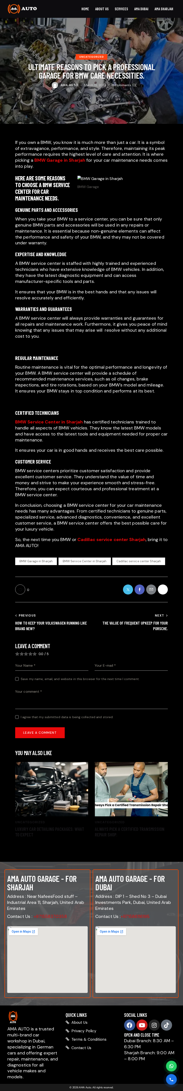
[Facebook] (129, 1025)
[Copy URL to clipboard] (163, 589)
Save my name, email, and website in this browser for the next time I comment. (80, 679)
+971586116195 (135, 916)
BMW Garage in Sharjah (36, 561)
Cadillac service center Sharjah (138, 561)
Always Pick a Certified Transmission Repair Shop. (129, 831)
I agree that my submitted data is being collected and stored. (67, 717)
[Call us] (171, 1079)
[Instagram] (154, 1025)
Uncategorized (91, 56)
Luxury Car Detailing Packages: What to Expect (49, 831)
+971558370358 (50, 916)
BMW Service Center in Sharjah (85, 561)
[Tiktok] (166, 1025)
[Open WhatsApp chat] (171, 1066)
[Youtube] (142, 1025)
